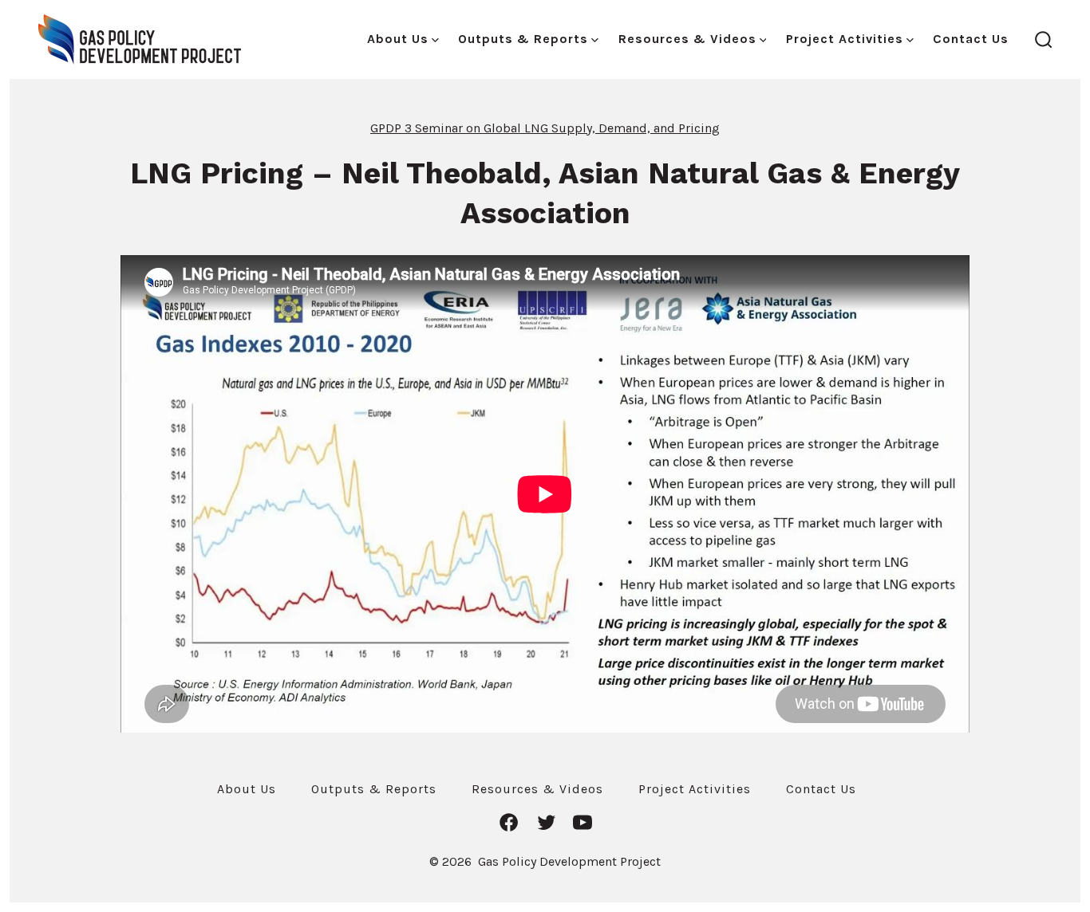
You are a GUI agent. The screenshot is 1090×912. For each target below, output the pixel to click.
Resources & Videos (687, 38)
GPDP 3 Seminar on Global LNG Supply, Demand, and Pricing (545, 128)
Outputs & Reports (523, 38)
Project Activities (844, 38)
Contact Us (971, 38)
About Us (397, 38)
